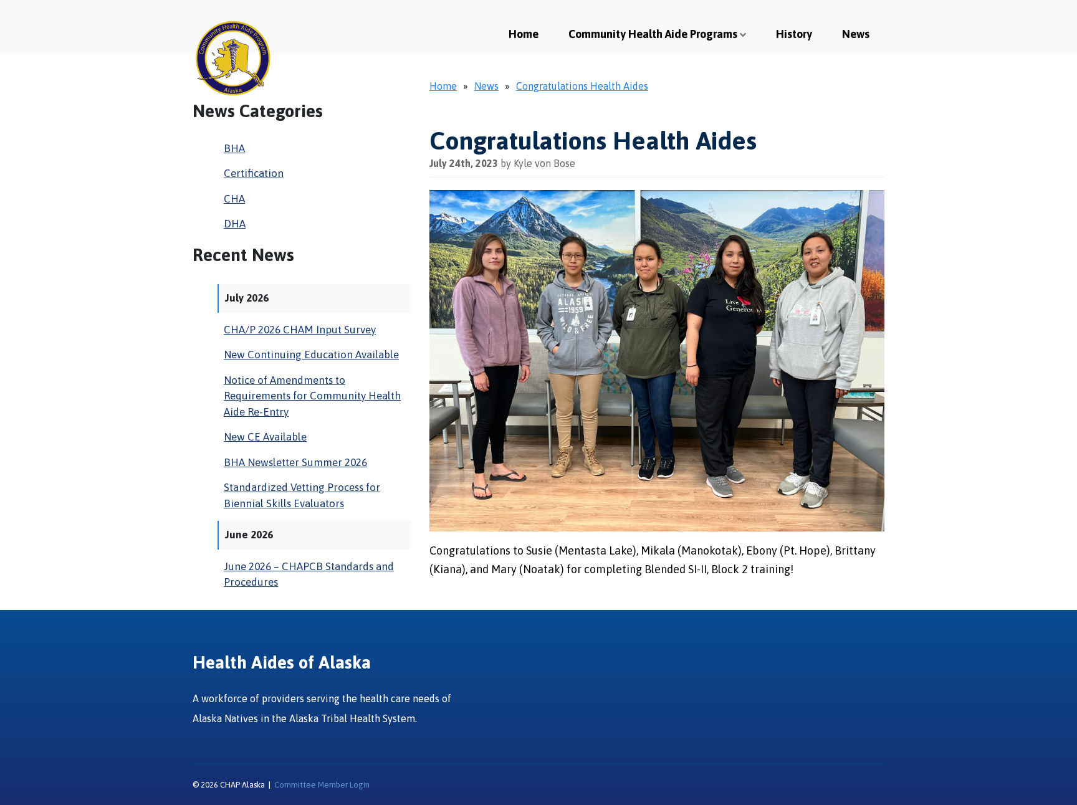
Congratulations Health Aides (582, 86)
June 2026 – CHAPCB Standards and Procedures (309, 574)
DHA (235, 223)
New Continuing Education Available (311, 354)
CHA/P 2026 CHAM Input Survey (300, 329)
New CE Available (265, 437)
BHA (234, 148)
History (794, 33)
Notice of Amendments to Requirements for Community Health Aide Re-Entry (312, 396)
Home (523, 33)
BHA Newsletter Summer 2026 (295, 462)
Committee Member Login (322, 784)
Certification (254, 173)
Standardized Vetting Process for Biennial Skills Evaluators (302, 495)
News (855, 33)
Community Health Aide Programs (652, 33)
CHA (234, 199)
